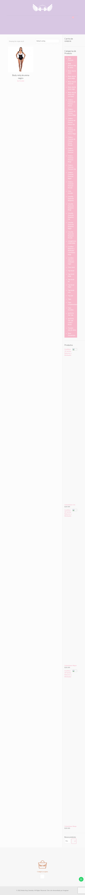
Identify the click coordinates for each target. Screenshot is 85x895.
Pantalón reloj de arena (72, 329)
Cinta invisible (70, 192)
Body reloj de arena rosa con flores (72, 94)
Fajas (69, 299)
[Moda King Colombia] (42, 7)
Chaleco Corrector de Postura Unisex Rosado (71, 141)
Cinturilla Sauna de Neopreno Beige (71, 207)
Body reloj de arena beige (72, 77)
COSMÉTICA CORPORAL (72, 242)
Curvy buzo (71, 267)
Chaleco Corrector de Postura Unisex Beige (72, 112)
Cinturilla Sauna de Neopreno (71, 198)
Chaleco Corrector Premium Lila (72, 167)
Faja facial (71, 270)
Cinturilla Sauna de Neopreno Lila (71, 216)
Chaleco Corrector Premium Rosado (70, 185)
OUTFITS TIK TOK (71, 314)
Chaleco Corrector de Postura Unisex (71, 103)
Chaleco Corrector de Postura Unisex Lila (71, 121)
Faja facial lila (71, 280)
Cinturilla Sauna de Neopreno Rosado (71, 235)
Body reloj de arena (72, 72)
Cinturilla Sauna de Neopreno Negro (71, 225)
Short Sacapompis (71, 334)
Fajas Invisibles (71, 309)
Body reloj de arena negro (72, 88)
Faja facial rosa (71, 291)
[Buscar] (73, 841)
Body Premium (70, 59)
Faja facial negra (71, 286)
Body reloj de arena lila (72, 82)
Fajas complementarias (72, 303)
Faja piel (70, 295)
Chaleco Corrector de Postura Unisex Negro (72, 131)
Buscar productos (70, 837)
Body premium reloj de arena (72, 65)
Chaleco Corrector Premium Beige (70, 159)
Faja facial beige (71, 275)
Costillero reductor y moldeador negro (71, 261)
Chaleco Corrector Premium (70, 150)
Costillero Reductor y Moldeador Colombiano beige (71, 250)
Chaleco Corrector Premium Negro (70, 175)
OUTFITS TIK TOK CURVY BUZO (71, 321)
